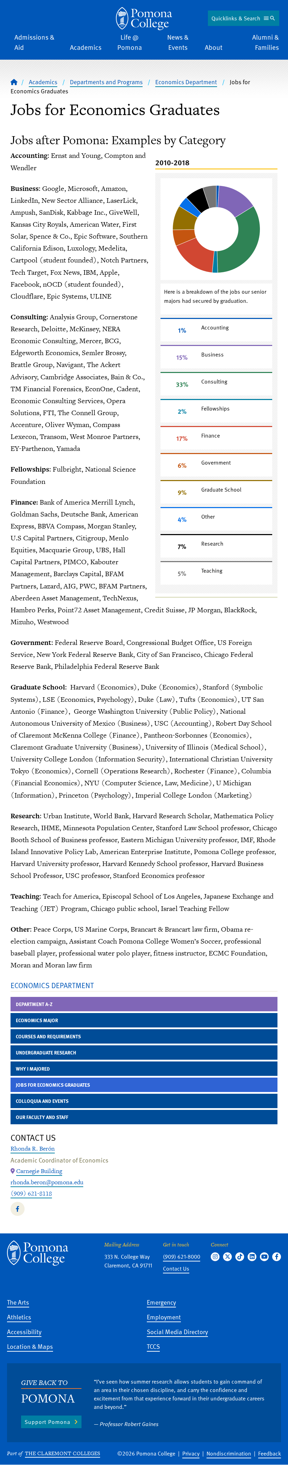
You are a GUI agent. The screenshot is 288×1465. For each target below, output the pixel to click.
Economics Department (186, 81)
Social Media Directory (177, 1331)
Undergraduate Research (46, 1052)
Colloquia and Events (42, 1101)
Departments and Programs (106, 81)
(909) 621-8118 (31, 1193)
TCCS (153, 1346)
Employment (164, 1316)
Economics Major (37, 1020)
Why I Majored (33, 1068)
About (213, 47)
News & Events (178, 42)
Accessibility (24, 1331)
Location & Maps (30, 1346)
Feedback (269, 1453)
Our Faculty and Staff (42, 1117)
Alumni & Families (265, 42)
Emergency (161, 1302)
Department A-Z (34, 1004)
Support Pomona (47, 1422)
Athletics (19, 1316)
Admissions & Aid (34, 42)
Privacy (190, 1453)
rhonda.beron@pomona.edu (47, 1182)
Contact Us (176, 1268)
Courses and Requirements (48, 1036)
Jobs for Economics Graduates (53, 1084)
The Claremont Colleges (62, 1453)
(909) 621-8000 (181, 1256)
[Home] (144, 18)
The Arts (18, 1302)
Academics (86, 47)
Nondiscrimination (229, 1453)
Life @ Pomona (129, 42)
